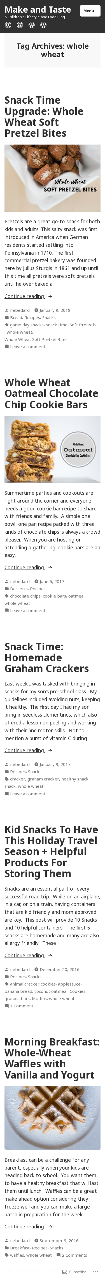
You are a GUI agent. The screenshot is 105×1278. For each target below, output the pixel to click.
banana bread (18, 991)
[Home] (9, 24)
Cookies (77, 991)
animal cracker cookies (33, 984)
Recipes (32, 317)
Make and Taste (37, 9)
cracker (17, 779)
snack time (56, 324)
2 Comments (74, 1255)
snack (10, 786)
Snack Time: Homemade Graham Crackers (46, 657)
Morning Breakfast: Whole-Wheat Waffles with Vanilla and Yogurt (52, 1058)
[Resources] (32, 24)
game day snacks (27, 324)
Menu (92, 10)
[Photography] (20, 24)
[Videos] (42, 24)
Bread (16, 317)
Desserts (19, 588)
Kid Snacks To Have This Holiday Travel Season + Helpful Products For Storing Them (51, 851)
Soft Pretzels (83, 324)
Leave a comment (27, 346)
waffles (17, 1255)
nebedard (20, 310)
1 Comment (21, 1006)
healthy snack (74, 779)
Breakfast (20, 1248)
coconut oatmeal (50, 991)
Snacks (49, 317)
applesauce (69, 984)
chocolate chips (25, 596)
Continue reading (24, 296)
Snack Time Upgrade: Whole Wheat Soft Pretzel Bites (44, 116)
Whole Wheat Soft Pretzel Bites (35, 339)
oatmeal (76, 596)
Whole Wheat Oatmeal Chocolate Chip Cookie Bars (51, 393)
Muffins (39, 998)
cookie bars (54, 596)
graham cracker (43, 779)
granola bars (17, 998)
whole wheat (19, 332)
